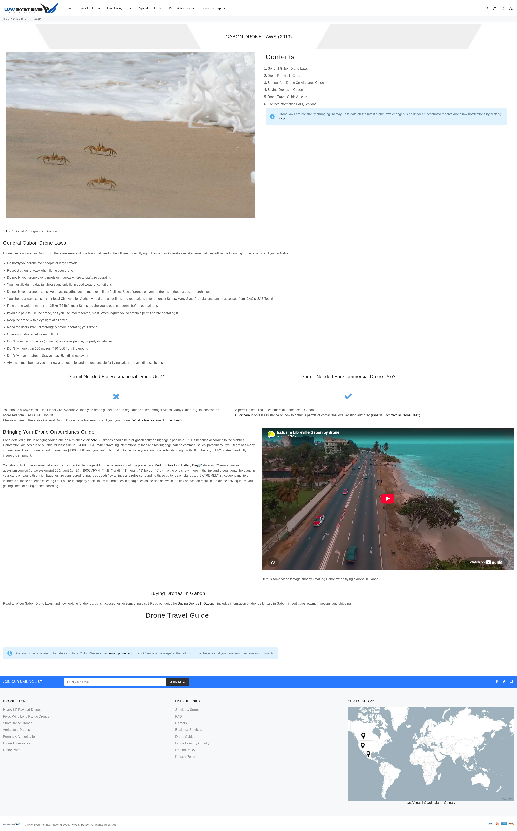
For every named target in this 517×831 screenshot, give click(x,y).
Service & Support (213, 8)
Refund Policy (185, 750)
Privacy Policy (185, 756)
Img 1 (10, 231)
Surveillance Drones (17, 723)
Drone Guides (185, 736)
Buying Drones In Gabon (195, 603)
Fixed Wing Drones (120, 8)
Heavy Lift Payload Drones (22, 709)
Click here (242, 415)
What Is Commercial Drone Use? (395, 415)
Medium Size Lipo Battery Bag (176, 465)
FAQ (178, 716)
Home (69, 8)
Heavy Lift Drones (90, 8)
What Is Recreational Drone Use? (156, 420)
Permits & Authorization (20, 736)
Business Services (188, 729)
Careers (181, 723)
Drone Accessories (16, 743)
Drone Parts (11, 750)
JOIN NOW (177, 682)
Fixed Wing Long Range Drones (26, 716)
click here (90, 440)
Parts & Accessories (183, 8)
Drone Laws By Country (192, 743)
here (282, 119)
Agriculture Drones (151, 8)
